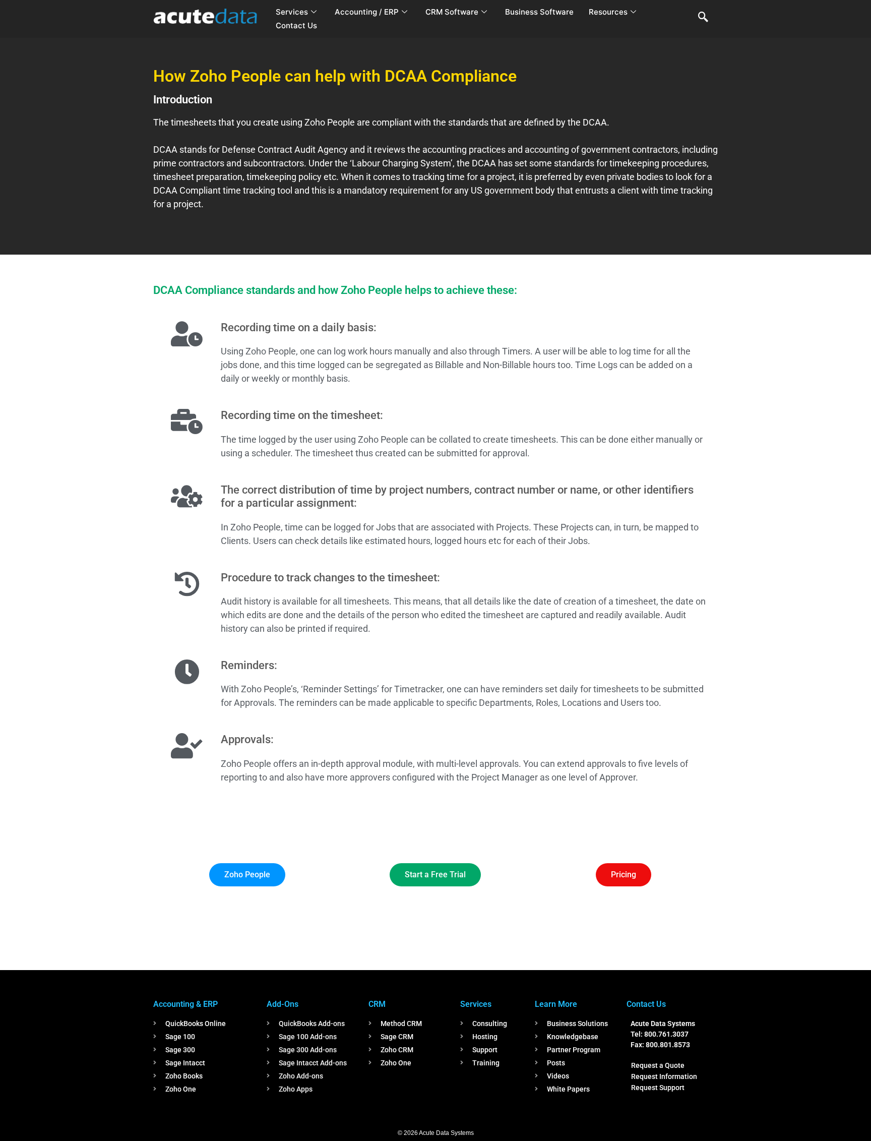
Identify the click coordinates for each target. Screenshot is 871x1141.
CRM (377, 1004)
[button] (703, 18)
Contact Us (296, 25)
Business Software (539, 12)
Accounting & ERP (185, 1004)
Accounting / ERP (367, 12)
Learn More (556, 1004)
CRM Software (451, 12)
